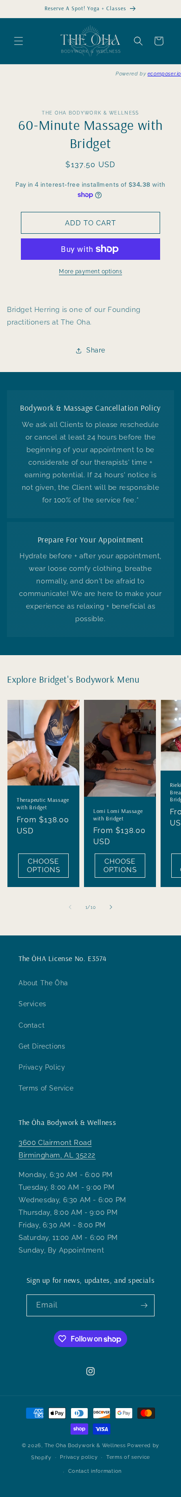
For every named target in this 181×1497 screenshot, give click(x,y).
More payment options (90, 271)
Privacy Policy (42, 1067)
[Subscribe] (144, 1305)
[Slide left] (70, 907)
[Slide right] (111, 907)
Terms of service (128, 1457)
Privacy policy (78, 1457)
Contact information (95, 1471)
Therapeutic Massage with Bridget (43, 803)
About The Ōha (43, 983)
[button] (18, 41)
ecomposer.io (164, 74)
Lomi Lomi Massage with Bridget (117, 814)
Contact (32, 1025)
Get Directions (42, 1046)
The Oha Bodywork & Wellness (85, 1446)
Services (32, 1004)
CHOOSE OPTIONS (43, 865)
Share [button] (95, 350)
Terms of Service (46, 1088)
